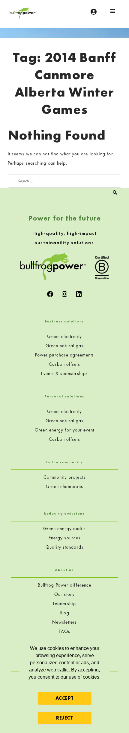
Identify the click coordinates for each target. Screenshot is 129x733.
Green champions (64, 486)
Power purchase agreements (64, 355)
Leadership (64, 603)
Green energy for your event (64, 430)
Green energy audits (64, 528)
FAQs (64, 631)
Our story (64, 594)
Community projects (65, 477)
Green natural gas (65, 345)
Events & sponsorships (64, 373)
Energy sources (64, 538)
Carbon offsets (64, 364)
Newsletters (64, 622)
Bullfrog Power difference (65, 585)
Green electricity (64, 336)
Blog (64, 613)
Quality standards (64, 547)
